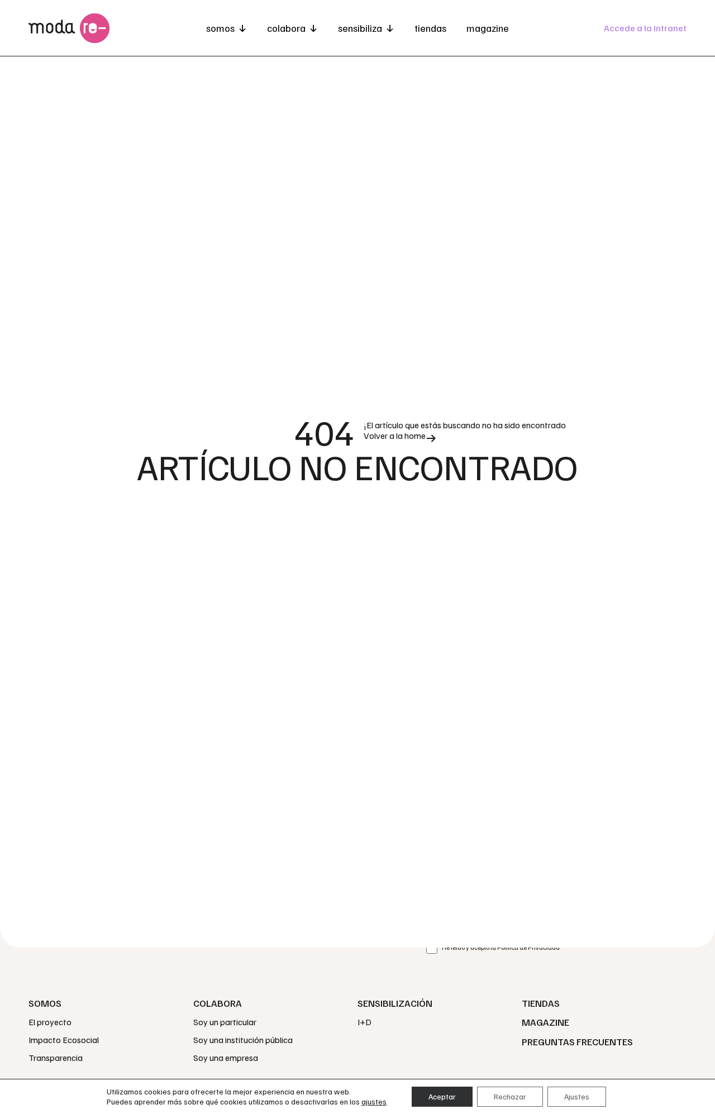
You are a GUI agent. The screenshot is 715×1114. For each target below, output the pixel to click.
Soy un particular (224, 1021)
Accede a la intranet (645, 28)
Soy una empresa (225, 1057)
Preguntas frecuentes (577, 1041)
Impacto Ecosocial (63, 1039)
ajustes (374, 1101)
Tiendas (430, 28)
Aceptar (442, 1096)
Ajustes (576, 1096)
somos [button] (220, 28)
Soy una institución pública (243, 1039)
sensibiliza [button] (360, 28)
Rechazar (510, 1096)
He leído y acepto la (501, 947)
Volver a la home (395, 436)
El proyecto (50, 1021)
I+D (364, 1021)
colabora (286, 28)
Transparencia (55, 1057)
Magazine (487, 28)
